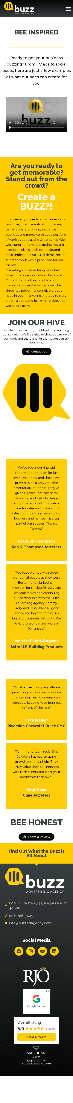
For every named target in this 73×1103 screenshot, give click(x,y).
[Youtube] (42, 951)
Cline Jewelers (36, 795)
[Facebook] (18, 951)
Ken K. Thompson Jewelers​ (36, 547)
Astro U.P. (48, 618)
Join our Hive (36, 322)
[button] (68, 8)
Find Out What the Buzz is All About (36, 853)
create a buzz (16, 301)
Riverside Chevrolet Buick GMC (36, 726)
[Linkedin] (54, 951)
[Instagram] (30, 951)
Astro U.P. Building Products (36, 647)
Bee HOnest (36, 822)
